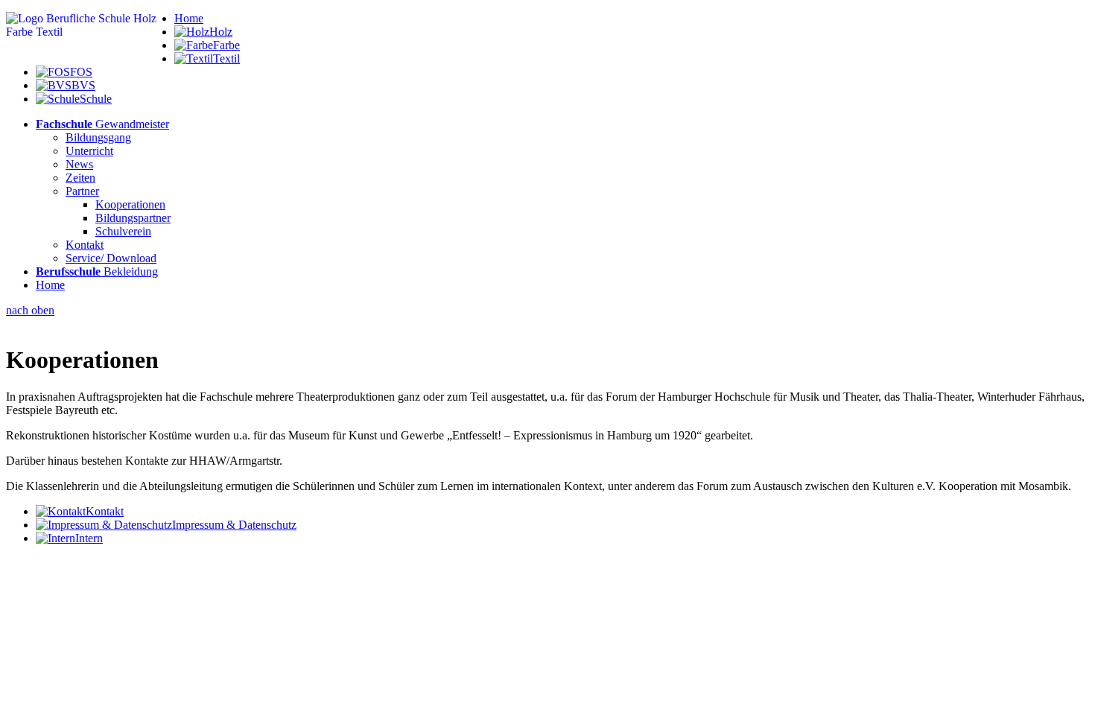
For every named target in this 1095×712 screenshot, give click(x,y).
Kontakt (85, 244)
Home (188, 18)
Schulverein (123, 231)
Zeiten (80, 177)
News (79, 164)
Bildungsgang (98, 137)
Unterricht (89, 150)
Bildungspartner (133, 218)
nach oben (30, 310)
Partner (82, 191)
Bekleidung (97, 271)
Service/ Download (111, 258)
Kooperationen (130, 204)
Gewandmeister (102, 124)
